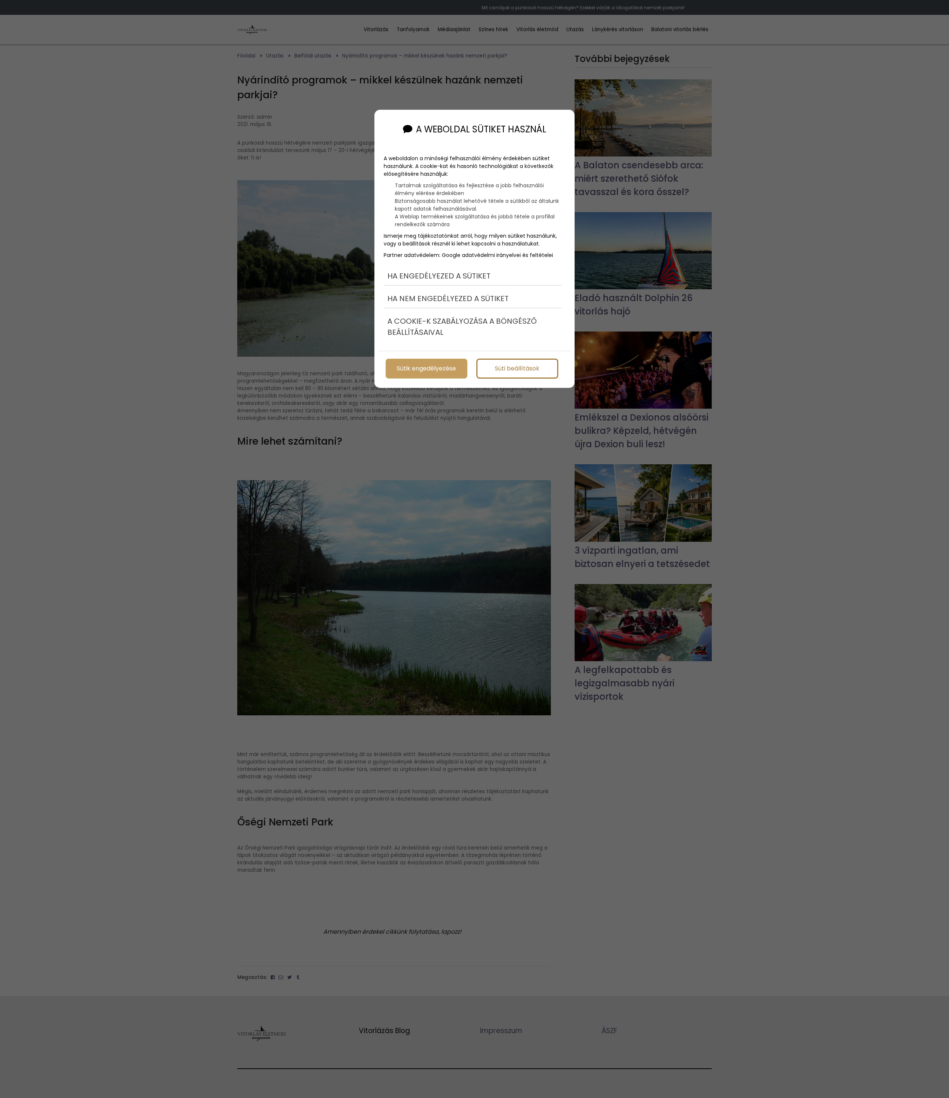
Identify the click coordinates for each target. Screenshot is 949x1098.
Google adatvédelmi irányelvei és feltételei (497, 255)
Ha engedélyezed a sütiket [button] (438, 276)
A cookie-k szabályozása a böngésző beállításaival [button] (462, 326)
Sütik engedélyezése (426, 368)
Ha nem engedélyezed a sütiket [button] (448, 298)
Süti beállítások (517, 368)
